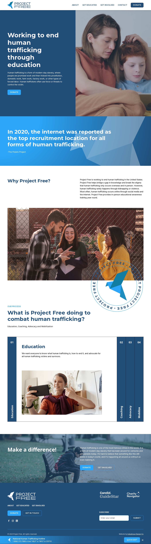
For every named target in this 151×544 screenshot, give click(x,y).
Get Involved (107, 5)
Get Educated (89, 5)
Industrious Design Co (135, 534)
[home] (19, 5)
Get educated (22, 505)
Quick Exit (132, 540)
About (75, 5)
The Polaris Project (17, 152)
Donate (137, 5)
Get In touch (32, 513)
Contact (122, 5)
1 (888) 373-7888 (19, 541)
